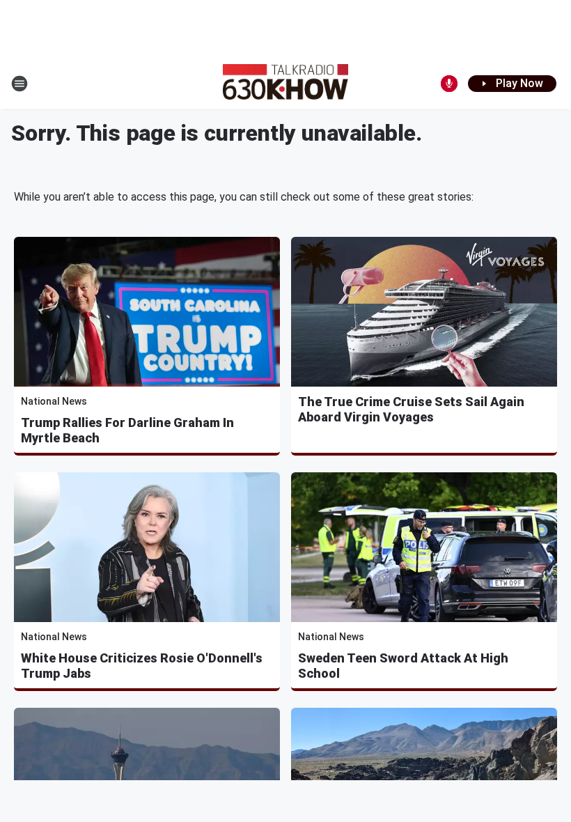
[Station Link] (285, 83)
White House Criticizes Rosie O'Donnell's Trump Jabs (142, 666)
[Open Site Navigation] (19, 83)
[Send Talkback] (449, 83)
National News (54, 401)
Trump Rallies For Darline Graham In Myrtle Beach (127, 430)
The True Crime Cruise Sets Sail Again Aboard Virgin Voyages (411, 409)
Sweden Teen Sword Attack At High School (403, 666)
